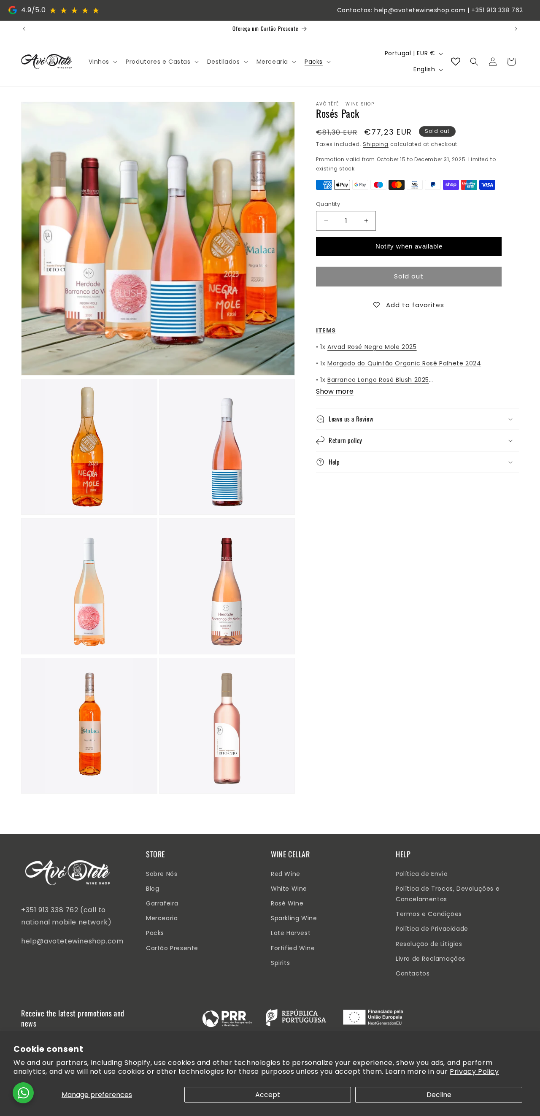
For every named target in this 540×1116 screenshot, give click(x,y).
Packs (155, 933)
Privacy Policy (474, 1071)
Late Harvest (290, 933)
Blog (152, 888)
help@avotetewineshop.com (419, 10)
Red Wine (285, 874)
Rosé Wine (287, 903)
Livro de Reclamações (430, 958)
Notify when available (409, 246)
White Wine (289, 888)
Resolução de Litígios (429, 944)
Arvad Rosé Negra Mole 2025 (372, 347)
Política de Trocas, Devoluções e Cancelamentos (448, 893)
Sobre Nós (161, 874)
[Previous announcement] (24, 29)
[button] (102, 61)
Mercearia (162, 918)
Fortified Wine (293, 948)
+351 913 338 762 (497, 10)
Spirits (280, 963)
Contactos (412, 973)
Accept (267, 1095)
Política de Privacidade (432, 928)
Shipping (376, 144)
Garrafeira (162, 903)
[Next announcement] (516, 29)
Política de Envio (422, 874)
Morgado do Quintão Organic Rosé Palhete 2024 (404, 363)
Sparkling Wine (294, 918)
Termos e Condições (429, 914)
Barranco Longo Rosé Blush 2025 (378, 380)
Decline (439, 1095)
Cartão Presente (172, 948)
